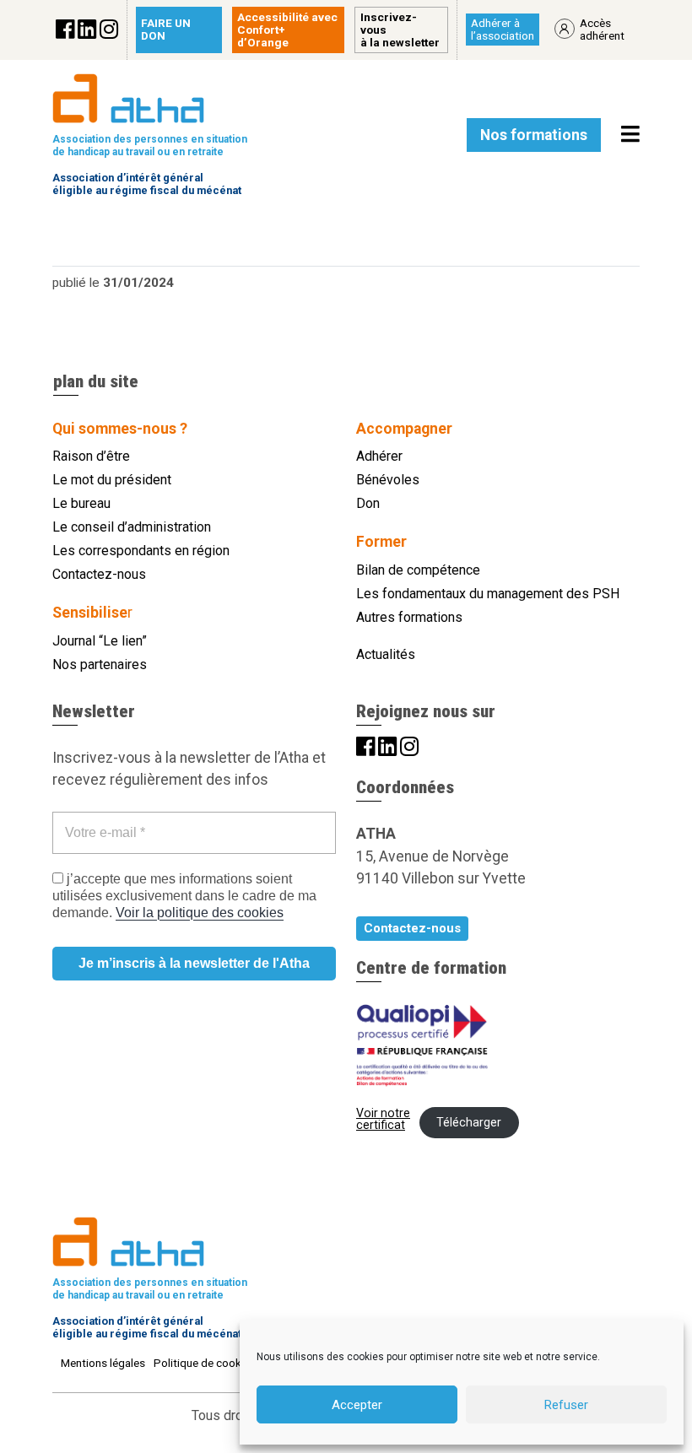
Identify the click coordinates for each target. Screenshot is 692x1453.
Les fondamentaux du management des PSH (487, 594)
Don (368, 503)
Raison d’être (91, 456)
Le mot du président (111, 480)
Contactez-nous (99, 574)
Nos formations (533, 135)
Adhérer (379, 456)
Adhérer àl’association (502, 29)
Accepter (357, 1404)
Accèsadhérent (602, 29)
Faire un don (166, 29)
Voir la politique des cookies (200, 912)
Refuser (566, 1404)
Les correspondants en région (141, 551)
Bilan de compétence (418, 570)
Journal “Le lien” (99, 641)
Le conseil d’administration (131, 527)
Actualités (385, 654)
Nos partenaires (99, 664)
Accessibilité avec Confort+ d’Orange (287, 29)
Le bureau (81, 503)
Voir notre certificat (383, 1119)
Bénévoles (387, 480)
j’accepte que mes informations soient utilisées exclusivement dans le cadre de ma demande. (184, 896)
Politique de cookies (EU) (217, 1362)
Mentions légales (103, 1362)
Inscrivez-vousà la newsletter (400, 29)
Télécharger (468, 1122)
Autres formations (409, 617)
